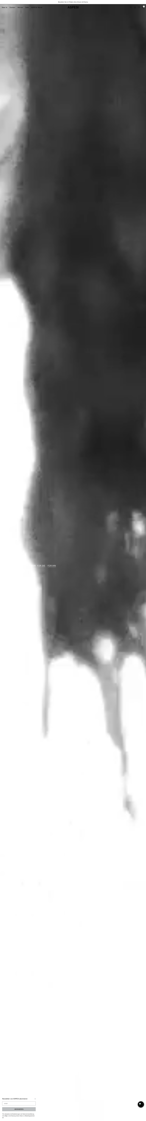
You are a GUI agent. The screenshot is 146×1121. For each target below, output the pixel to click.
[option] (73, 2)
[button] (141, 1104)
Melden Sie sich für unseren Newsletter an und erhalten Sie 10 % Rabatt (73, 2)
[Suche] (131, 7)
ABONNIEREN (18, 1109)
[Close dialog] (35, 1099)
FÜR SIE (41, 566)
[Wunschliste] (139, 7)
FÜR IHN (52, 566)
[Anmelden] (135, 7)
